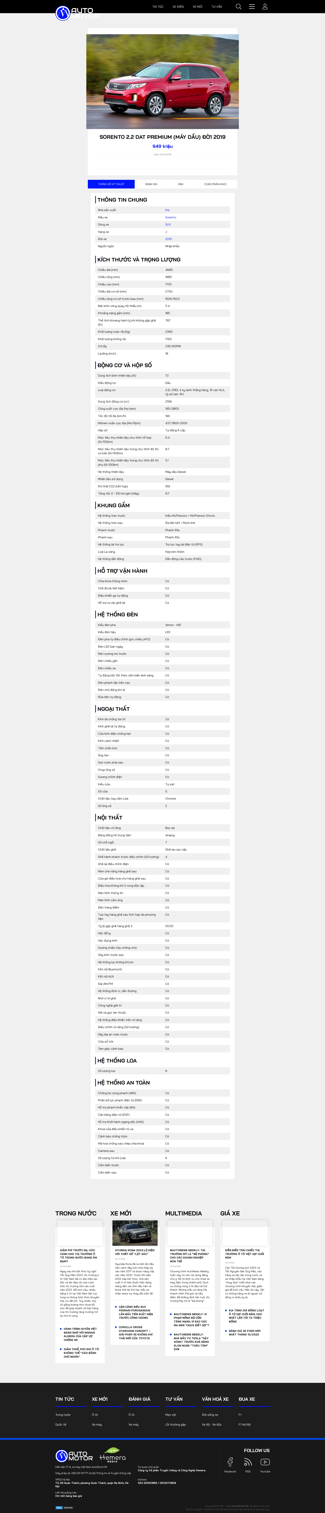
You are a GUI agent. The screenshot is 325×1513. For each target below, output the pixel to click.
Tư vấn (216, 6)
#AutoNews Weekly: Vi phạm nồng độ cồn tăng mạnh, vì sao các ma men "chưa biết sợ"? (191, 1319)
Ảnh (180, 184)
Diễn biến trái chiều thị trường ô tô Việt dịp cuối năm (244, 1254)
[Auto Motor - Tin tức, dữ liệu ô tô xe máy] (74, 1456)
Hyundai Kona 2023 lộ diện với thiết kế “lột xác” (134, 1252)
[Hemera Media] (112, 1454)
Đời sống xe (210, 1415)
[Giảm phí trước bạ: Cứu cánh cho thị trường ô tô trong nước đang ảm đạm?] (80, 1233)
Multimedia (183, 1213)
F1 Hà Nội (245, 1424)
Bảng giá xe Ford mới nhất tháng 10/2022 (244, 1332)
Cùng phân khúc (215, 184)
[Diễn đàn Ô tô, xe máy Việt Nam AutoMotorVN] (77, 13)
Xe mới (197, 6)
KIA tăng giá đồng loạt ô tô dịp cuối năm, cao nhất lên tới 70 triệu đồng (246, 1316)
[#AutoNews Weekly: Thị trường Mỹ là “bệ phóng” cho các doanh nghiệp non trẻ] (190, 1233)
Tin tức (158, 6)
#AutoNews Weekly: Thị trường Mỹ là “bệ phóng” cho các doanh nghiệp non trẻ (189, 1256)
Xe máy (97, 1424)
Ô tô (95, 1415)
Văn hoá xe (215, 1399)
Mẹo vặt (170, 1415)
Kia (167, 210)
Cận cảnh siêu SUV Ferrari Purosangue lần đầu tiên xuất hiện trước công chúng (136, 1312)
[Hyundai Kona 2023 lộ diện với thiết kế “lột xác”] (135, 1233)
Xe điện (178, 6)
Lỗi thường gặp (175, 1424)
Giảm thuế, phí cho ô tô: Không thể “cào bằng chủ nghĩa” (81, 1352)
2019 (168, 239)
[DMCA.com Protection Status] (64, 1507)
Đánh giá (151, 184)
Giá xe (230, 1213)
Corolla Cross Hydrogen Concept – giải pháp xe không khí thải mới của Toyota (136, 1332)
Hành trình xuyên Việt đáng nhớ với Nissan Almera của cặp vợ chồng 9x (80, 1334)
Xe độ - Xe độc (212, 1424)
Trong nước (75, 1213)
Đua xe (247, 1399)
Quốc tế (60, 1424)
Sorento (170, 217)
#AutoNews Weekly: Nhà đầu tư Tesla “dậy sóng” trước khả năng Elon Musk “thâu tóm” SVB (191, 1342)
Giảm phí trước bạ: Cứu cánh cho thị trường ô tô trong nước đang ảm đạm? (78, 1256)
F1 (240, 1415)
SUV (168, 224)
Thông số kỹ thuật (111, 184)
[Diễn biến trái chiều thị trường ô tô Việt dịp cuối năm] (245, 1233)
